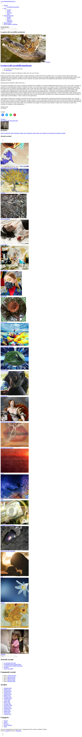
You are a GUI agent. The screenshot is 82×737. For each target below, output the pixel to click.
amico (2, 133)
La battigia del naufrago (13, 7)
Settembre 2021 (8, 694)
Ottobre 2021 (7, 692)
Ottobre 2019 (7, 707)
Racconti (9, 12)
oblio (38, 133)
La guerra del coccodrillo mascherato (16, 65)
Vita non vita (4, 322)
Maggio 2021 (7, 695)
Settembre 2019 (8, 708)
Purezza (3, 602)
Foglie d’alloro (4, 370)
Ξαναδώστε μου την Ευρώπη (8, 422)
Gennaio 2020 (7, 704)
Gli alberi (3, 119)
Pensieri (9, 10)
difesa (12, 133)
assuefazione (7, 133)
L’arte (2, 473)
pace (40, 133)
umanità (63, 133)
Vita (2, 577)
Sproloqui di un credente (7, 448)
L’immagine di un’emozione (8, 525)
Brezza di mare (7, 22)
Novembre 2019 (8, 705)
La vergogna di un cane (10, 663)
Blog (5, 8)
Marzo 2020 (7, 702)
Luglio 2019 (7, 709)
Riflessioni (9, 21)
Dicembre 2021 (8, 691)
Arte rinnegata (4, 270)
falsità (21, 133)
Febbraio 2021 (7, 696)
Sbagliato (3, 654)
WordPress (18, 730)
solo (48, 133)
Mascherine (3, 296)
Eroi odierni (4, 628)
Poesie (8, 11)
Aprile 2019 (7, 712)
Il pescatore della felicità (7, 346)
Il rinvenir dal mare (8, 15)
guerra (25, 133)
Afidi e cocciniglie (5, 219)
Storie (8, 14)
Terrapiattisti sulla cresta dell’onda (9, 120)
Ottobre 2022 (7, 689)
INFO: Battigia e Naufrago (10, 24)
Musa (2, 499)
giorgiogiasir (8, 70)
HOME (6, 5)
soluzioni (51, 133)
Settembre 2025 (8, 688)
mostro (34, 133)
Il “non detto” (4, 244)
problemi (44, 133)
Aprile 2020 (7, 701)
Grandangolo (4, 396)
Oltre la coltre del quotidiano (8, 551)
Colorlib (7, 730)
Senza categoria (8, 725)
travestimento (57, 133)
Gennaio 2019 (7, 714)
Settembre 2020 (8, 698)
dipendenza (17, 133)
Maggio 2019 (7, 711)
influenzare (30, 133)
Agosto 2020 (7, 699)
